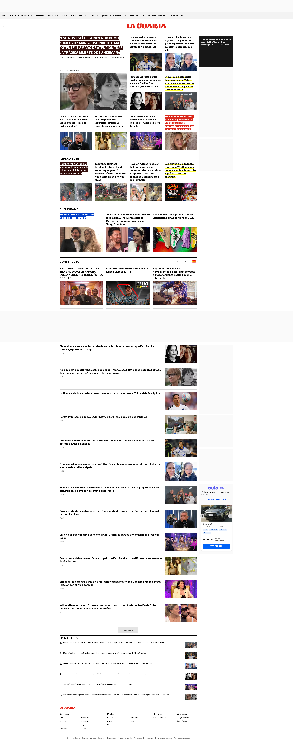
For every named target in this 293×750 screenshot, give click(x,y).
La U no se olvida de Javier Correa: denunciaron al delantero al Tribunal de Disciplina (110, 393)
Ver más (128, 630)
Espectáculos (25, 15)
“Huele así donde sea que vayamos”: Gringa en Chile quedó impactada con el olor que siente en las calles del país (179, 44)
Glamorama (69, 209)
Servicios (83, 15)
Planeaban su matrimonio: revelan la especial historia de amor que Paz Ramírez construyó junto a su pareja (145, 81)
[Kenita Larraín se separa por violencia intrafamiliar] (81, 239)
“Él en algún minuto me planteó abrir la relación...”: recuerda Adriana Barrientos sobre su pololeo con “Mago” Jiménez (128, 219)
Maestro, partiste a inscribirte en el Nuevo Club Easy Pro (127, 270)
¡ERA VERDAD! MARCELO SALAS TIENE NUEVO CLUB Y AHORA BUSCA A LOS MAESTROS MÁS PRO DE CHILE (81, 273)
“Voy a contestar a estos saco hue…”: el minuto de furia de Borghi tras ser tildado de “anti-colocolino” (75, 121)
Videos (63, 15)
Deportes (39, 15)
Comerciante (134, 15)
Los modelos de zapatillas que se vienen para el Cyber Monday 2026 (174, 216)
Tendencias (52, 15)
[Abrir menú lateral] (4, 26)
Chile (13, 15)
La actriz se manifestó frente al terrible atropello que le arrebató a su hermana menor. (93, 57)
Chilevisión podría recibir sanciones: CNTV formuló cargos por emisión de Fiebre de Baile (145, 121)
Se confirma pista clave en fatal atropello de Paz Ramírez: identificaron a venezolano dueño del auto (109, 121)
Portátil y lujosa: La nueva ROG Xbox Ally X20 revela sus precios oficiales (103, 417)
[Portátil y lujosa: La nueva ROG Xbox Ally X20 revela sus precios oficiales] (181, 424)
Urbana (94, 15)
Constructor (119, 15)
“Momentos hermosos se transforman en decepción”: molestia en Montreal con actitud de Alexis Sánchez (144, 42)
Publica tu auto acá (216, 499)
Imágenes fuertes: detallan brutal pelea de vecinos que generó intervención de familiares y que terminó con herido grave (110, 172)
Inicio (5, 15)
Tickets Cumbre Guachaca (155, 15)
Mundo (73, 15)
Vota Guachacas (177, 15)
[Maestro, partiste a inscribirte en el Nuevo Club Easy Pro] (128, 293)
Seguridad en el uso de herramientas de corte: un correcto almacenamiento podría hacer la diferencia (174, 273)
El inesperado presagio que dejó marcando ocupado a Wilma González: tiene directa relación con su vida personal (110, 583)
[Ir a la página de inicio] (146, 26)
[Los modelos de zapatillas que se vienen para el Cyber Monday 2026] (175, 239)
